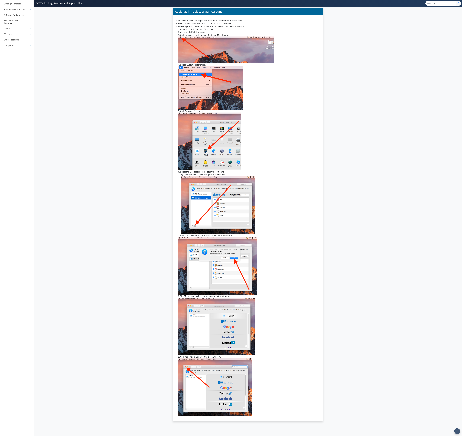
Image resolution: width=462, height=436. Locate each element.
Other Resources (11, 40)
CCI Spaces (9, 45)
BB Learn (8, 34)
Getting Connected (12, 4)
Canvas (7, 28)
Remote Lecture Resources (11, 22)
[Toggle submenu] (30, 4)
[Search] (458, 3)
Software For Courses (14, 15)
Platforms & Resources (14, 9)
